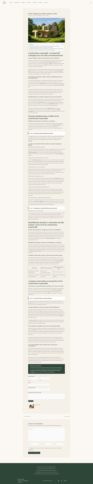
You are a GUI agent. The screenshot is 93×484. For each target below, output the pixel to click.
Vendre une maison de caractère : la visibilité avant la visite (46, 468)
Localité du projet (32, 387)
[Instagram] (61, 480)
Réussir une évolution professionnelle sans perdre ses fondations (46, 470)
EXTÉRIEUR (35, 2)
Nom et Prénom (31, 376)
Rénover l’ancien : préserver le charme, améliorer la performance (46, 466)
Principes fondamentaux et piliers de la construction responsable (41, 47)
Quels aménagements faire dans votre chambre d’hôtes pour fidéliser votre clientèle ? (46, 473)
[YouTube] (65, 480)
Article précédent (26, 416)
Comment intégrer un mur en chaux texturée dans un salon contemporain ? (46, 472)
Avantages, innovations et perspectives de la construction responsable (41, 49)
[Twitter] (58, 480)
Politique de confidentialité (23, 480)
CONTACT (46, 2)
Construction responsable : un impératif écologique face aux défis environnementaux (44, 46)
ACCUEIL (11, 2)
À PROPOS (40, 2)
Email (29, 382)
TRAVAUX (23, 2)
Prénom (29, 380)
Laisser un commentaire (32, 15)
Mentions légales (21, 479)
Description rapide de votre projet (34, 392)
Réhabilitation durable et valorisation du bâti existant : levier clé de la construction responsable (46, 48)
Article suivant (67, 416)
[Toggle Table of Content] (62, 45)
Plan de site (20, 482)
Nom (40, 380)
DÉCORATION (17, 2)
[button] (90, 2)
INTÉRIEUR (29, 2)
